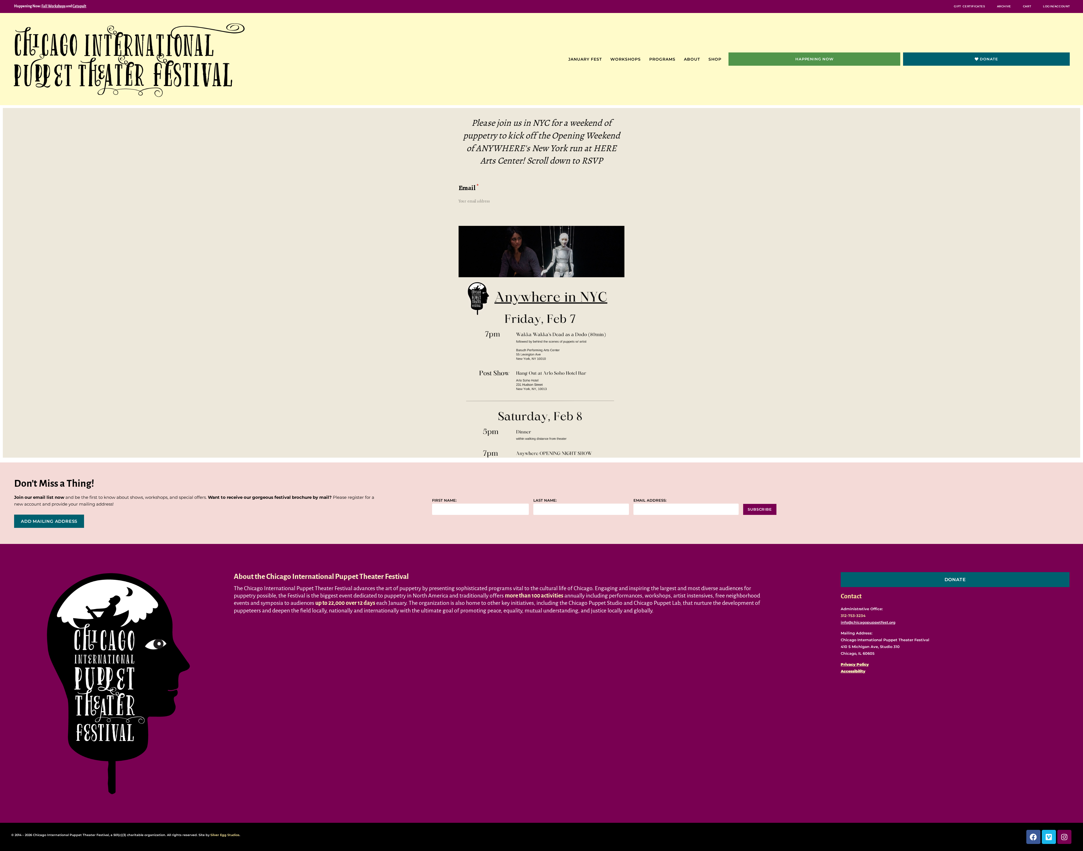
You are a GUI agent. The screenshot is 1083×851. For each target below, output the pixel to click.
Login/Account (1056, 6)
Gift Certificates (969, 6)
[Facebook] (1033, 837)
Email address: (649, 500)
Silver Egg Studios (224, 835)
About (692, 59)
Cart (1027, 6)
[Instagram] (1064, 837)
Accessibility (853, 671)
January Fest (585, 59)
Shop (714, 59)
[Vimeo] (1049, 837)
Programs (662, 59)
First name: (444, 500)
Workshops (625, 59)
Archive (1004, 6)
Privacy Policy (855, 664)
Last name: (545, 500)
